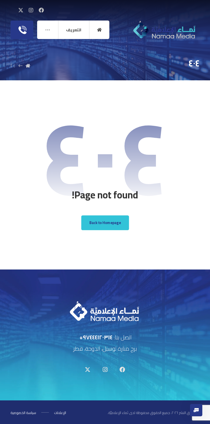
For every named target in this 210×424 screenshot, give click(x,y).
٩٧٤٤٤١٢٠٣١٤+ (96, 337)
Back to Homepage (105, 222)
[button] (41, 10)
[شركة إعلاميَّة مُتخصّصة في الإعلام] (165, 30)
